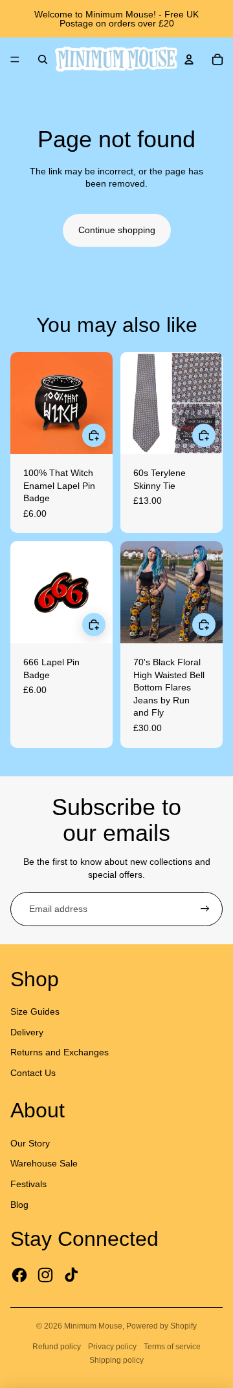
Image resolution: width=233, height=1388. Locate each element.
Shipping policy (116, 1360)
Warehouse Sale (44, 1163)
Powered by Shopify (161, 1326)
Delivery (26, 1032)
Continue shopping (116, 230)
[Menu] (15, 59)
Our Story (30, 1143)
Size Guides (35, 1011)
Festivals (28, 1184)
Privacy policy (112, 1346)
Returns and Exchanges (59, 1052)
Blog (19, 1204)
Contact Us (33, 1073)
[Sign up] (205, 909)
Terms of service (172, 1346)
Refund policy (56, 1346)
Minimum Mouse (93, 1326)
